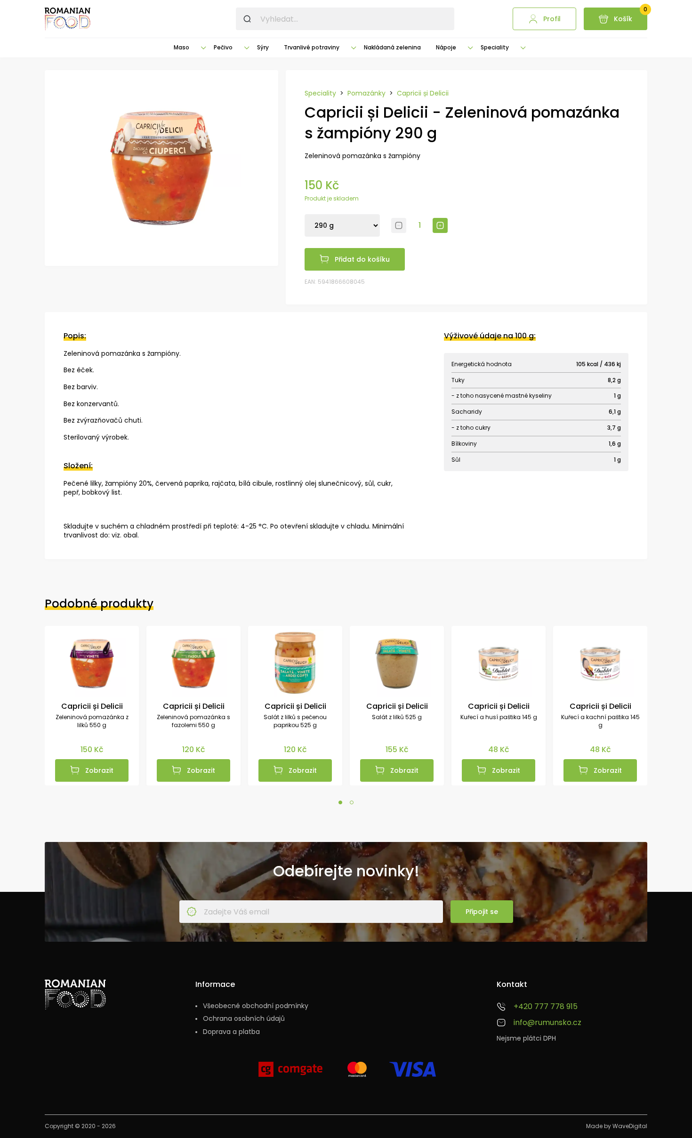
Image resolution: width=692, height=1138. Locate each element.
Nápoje (446, 47)
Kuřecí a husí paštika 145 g (498, 717)
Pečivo (223, 47)
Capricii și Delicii (423, 93)
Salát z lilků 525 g (397, 717)
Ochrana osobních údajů (244, 1018)
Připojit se (482, 911)
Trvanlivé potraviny (311, 47)
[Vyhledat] (247, 19)
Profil (552, 19)
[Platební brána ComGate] (290, 1073)
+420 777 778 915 (546, 1007)
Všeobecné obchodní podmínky (255, 1006)
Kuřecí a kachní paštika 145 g (600, 721)
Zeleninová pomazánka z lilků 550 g (92, 721)
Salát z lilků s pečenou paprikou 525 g (295, 721)
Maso (181, 47)
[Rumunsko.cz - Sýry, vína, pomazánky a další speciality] (67, 19)
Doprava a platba (231, 1031)
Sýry (263, 47)
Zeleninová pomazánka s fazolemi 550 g (193, 721)
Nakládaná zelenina (392, 47)
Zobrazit (99, 770)
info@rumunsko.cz (547, 1023)
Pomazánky (366, 93)
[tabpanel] (92, 705)
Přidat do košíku (362, 259)
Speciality (495, 47)
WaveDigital (629, 1126)
